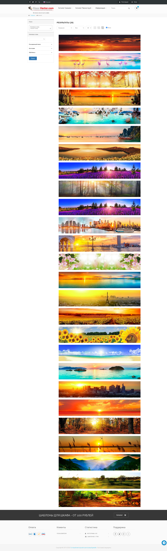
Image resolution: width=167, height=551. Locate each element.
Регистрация (124, 2)
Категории (32, 48)
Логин (135, 2)
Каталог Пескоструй (83, 8)
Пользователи (61, 533)
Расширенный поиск (35, 44)
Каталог (119, 515)
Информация (100, 8)
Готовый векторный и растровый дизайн (83, 547)
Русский (48, 2)
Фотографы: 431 (91, 533)
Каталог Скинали (64, 8)
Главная (32, 15)
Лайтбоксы (32, 52)
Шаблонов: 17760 (92, 536)
